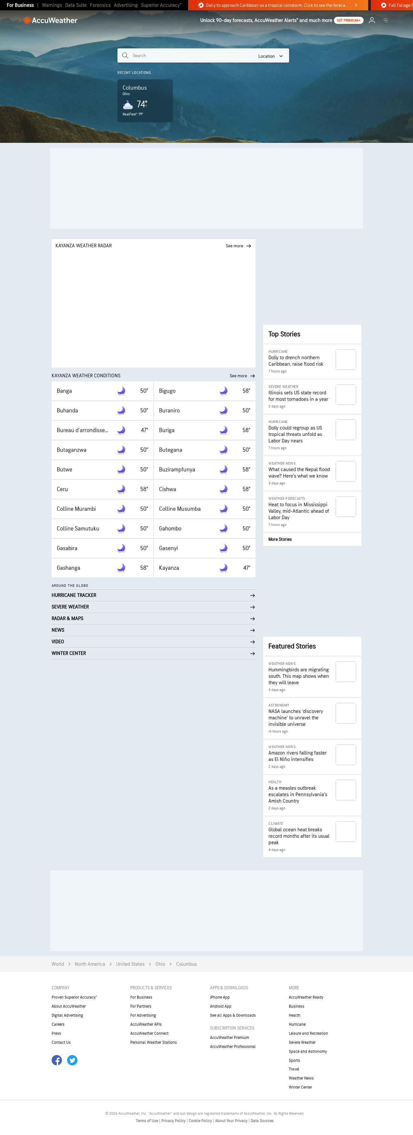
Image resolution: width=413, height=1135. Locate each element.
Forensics (100, 5)
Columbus (186, 964)
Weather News (301, 1078)
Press (56, 1033)
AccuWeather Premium (229, 1037)
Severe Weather (302, 1042)
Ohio (160, 964)
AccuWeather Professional (233, 1046)
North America (90, 964)
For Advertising (143, 1015)
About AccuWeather (69, 1006)
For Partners (140, 1006)
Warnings (52, 5)
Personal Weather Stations (153, 1042)
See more (238, 376)
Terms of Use (147, 1120)
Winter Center (300, 1087)
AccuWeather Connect (149, 1033)
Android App (220, 1006)
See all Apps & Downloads (233, 1015)
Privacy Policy (173, 1120)
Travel (294, 1069)
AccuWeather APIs (146, 1024)
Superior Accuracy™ (161, 5)
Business (296, 1006)
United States (130, 964)
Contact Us (61, 1042)
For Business (20, 5)
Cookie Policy (201, 1120)
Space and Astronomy (308, 1051)
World (58, 964)
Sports (294, 1060)
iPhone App (220, 997)
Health (294, 1015)
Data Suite (76, 5)
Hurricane (297, 1024)
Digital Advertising (67, 1015)
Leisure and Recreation (308, 1033)
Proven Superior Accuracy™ (74, 997)
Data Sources (262, 1120)
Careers (58, 1024)
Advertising (126, 5)
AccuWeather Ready (306, 997)
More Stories (280, 539)
